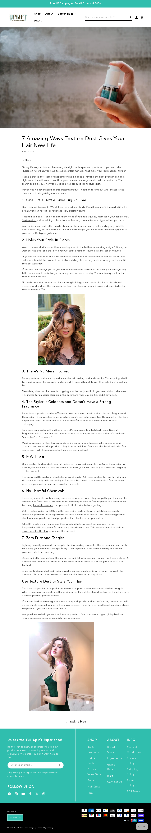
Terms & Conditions (134, 750)
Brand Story (111, 750)
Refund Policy (131, 783)
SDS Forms (134, 791)
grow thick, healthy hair (35, 531)
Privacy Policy (131, 760)
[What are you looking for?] (130, 17)
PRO (90, 793)
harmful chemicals (43, 505)
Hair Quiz (93, 786)
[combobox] (108, 17)
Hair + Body (91, 760)
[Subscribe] (59, 765)
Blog (110, 776)
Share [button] (28, 160)
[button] (37, 13)
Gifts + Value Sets (94, 772)
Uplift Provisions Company (25, 828)
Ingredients (114, 758)
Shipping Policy (132, 772)
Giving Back (111, 767)
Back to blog (77, 721)
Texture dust (29, 220)
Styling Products (93, 750)
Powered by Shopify (45, 828)
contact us (60, 609)
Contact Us (114, 782)
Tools (90, 780)
